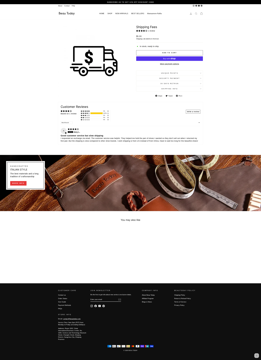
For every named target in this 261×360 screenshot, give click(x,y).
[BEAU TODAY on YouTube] (99, 306)
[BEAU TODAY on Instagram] (91, 306)
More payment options (169, 64)
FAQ (73, 6)
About (60, 6)
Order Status (62, 298)
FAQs (60, 308)
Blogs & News (147, 302)
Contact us (62, 295)
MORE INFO (18, 183)
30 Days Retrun (169, 83)
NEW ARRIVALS (121, 13)
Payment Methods (64, 305)
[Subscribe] (119, 299)
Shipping (139, 39)
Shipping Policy (179, 295)
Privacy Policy (179, 305)
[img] (73, 129)
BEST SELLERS (137, 13)
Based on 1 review (69, 114)
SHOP (109, 13)
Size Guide (62, 302)
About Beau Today (148, 295)
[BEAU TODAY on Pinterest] (103, 306)
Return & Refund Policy (182, 298)
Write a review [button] (193, 112)
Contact (67, 6)
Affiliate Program (148, 298)
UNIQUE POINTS (169, 73)
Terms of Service (180, 302)
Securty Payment (169, 78)
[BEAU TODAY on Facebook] (95, 306)
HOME (101, 13)
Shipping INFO (169, 89)
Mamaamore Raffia (154, 13)
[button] (142, 31)
